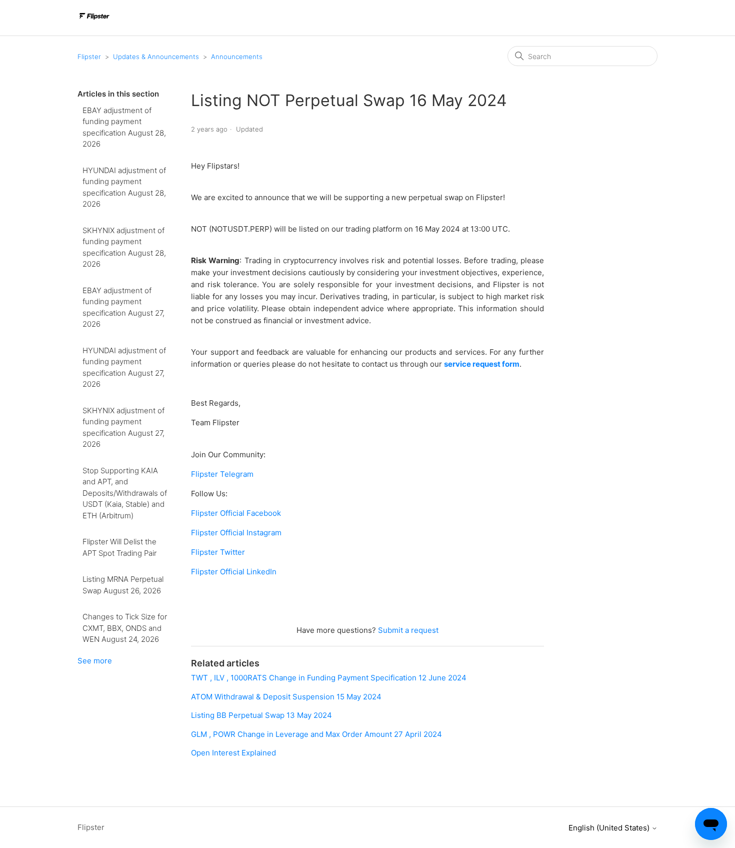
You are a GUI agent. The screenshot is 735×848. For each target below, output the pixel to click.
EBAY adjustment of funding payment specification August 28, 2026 (124, 127)
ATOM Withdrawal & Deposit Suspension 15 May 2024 (286, 696)
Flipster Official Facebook (236, 513)
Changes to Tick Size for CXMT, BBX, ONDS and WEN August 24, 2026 (124, 628)
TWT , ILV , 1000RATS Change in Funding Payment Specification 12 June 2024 (328, 677)
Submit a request (408, 630)
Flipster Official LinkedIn (233, 571)
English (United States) (610, 827)
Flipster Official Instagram (236, 532)
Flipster (89, 57)
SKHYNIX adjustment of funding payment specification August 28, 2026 (124, 247)
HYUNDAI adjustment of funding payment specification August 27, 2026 (124, 367)
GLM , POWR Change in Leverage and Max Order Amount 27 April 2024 (316, 734)
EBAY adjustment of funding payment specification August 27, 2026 (123, 307)
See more (95, 660)
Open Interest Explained (233, 752)
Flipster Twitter (218, 552)
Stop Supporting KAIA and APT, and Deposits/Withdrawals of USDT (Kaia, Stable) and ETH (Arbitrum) (124, 493)
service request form (482, 364)
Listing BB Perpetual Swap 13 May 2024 (261, 715)
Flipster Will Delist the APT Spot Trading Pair (119, 547)
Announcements (236, 57)
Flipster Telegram (222, 474)
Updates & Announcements (156, 57)
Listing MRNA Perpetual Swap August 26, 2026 (123, 584)
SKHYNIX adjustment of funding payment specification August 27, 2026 (123, 427)
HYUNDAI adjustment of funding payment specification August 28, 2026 (124, 187)
